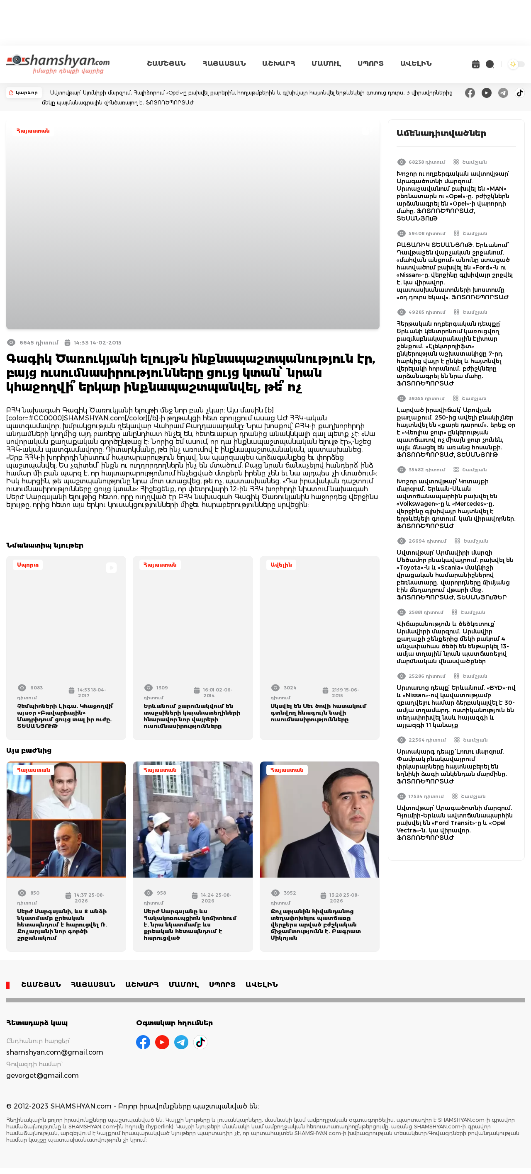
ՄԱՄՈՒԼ (326, 64)
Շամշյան (474, 162)
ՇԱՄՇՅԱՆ (166, 64)
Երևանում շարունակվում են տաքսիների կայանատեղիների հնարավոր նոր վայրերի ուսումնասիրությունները (192, 716)
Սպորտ (28, 565)
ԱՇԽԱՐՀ (278, 64)
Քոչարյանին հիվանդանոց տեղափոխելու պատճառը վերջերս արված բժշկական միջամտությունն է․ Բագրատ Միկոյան (315, 924)
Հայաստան (33, 131)
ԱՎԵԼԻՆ (416, 64)
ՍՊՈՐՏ (370, 64)
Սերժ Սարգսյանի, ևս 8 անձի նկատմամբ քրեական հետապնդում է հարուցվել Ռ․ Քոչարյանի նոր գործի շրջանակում (62, 924)
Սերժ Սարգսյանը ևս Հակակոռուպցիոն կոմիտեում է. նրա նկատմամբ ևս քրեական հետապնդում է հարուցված (190, 924)
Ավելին (281, 565)
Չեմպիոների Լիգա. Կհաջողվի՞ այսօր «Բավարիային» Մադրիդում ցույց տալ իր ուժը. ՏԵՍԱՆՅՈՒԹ (65, 716)
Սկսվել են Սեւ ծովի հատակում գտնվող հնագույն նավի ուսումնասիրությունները (318, 713)
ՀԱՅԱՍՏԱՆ (224, 64)
